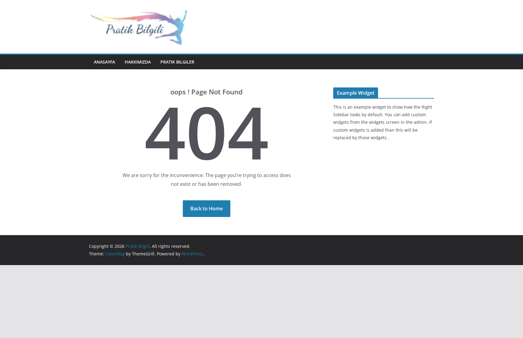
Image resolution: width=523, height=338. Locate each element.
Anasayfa (104, 62)
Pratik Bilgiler (177, 62)
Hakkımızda (138, 62)
